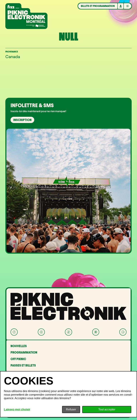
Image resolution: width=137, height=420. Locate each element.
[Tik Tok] (68, 331)
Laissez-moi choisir (17, 409)
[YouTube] (95, 331)
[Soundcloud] (122, 331)
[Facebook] (14, 331)
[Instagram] (41, 331)
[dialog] (68, 394)
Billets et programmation (98, 6)
